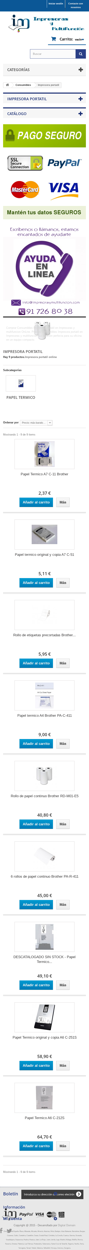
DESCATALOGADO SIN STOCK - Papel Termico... (44, 959)
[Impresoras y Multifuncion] (44, 24)
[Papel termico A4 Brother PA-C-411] (44, 695)
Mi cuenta (12, 1218)
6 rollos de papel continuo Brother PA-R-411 (44, 877)
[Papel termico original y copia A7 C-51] (44, 534)
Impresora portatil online (41, 357)
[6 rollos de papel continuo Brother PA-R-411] (44, 856)
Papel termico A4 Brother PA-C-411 (44, 716)
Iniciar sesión (56, 3)
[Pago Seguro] (44, 170)
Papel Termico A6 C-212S (44, 1118)
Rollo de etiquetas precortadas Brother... (44, 635)
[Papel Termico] (21, 383)
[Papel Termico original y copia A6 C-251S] (44, 1017)
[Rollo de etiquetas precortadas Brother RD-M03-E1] (44, 615)
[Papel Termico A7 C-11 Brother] (44, 454)
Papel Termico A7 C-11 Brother (44, 474)
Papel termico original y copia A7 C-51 (44, 555)
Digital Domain (66, 1225)
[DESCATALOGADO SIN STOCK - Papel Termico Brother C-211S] (44, 937)
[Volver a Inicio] (7, 85)
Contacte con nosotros (75, 5)
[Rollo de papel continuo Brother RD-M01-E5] (44, 776)
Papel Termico (20, 397)
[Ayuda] (44, 267)
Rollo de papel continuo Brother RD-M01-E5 (44, 796)
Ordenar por (11, 422)
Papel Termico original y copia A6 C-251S (45, 1037)
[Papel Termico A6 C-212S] (44, 1098)
